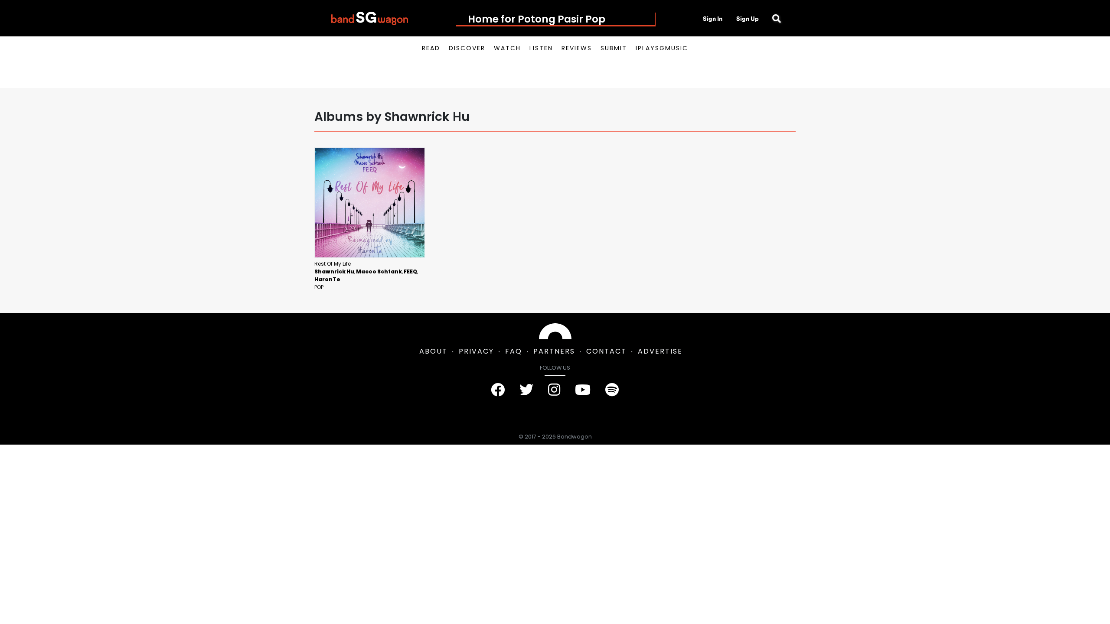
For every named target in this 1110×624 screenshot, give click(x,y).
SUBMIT (614, 48)
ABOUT (433, 351)
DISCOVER (467, 48)
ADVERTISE (660, 351)
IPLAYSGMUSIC (662, 48)
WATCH (507, 48)
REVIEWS (577, 48)
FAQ (513, 351)
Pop (318, 287)
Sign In (712, 19)
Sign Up (747, 19)
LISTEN (541, 48)
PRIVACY (476, 351)
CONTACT (606, 351)
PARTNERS (554, 351)
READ (431, 48)
